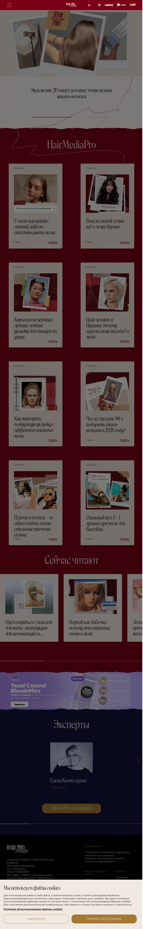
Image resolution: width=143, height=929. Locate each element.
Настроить (35, 919)
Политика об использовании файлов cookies (32, 909)
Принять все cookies (102, 919)
